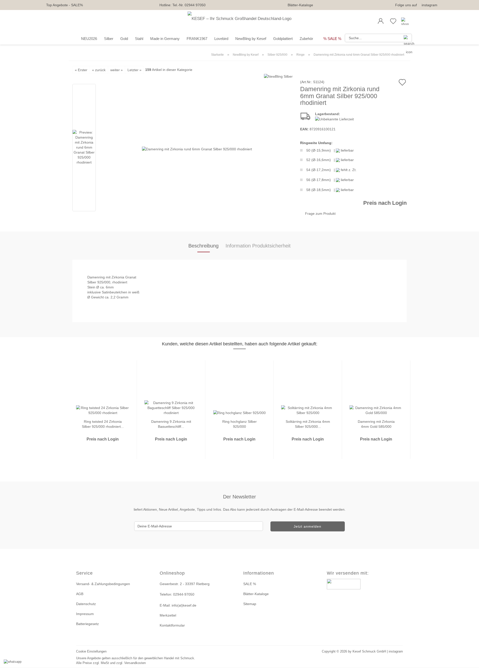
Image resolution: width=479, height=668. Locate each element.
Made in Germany (165, 38)
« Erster (81, 70)
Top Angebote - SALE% (64, 5)
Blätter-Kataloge (300, 5)
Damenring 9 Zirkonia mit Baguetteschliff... (171, 424)
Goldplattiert (283, 38)
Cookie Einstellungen (91, 651)
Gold (124, 38)
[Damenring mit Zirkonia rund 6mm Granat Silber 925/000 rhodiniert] (197, 149)
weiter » (116, 70)
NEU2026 (89, 38)
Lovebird (221, 38)
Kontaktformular (172, 625)
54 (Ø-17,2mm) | (331, 170)
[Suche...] (406, 38)
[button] (380, 21)
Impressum (85, 614)
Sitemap (249, 604)
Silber (108, 38)
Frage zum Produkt (320, 214)
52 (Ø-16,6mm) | (330, 160)
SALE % (249, 584)
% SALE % (332, 38)
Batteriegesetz (87, 624)
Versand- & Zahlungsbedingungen (103, 584)
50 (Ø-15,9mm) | (330, 150)
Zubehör (306, 38)
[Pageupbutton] (469, 661)
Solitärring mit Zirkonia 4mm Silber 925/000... (308, 424)
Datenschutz (86, 604)
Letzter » (134, 70)
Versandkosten (135, 663)
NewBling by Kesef (250, 38)
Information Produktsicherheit (258, 245)
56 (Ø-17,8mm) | (330, 180)
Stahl (139, 38)
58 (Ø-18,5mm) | (330, 190)
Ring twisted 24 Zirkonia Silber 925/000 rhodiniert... (103, 424)
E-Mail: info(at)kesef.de (178, 605)
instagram (429, 5)
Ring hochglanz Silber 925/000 (239, 424)
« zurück (99, 70)
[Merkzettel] (393, 21)
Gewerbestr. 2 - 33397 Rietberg (185, 584)
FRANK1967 (197, 38)
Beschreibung (203, 245)
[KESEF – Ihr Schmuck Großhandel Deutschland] (239, 21)
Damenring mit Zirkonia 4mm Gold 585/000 (376, 424)
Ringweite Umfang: (316, 143)
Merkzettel (168, 615)
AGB (79, 594)
